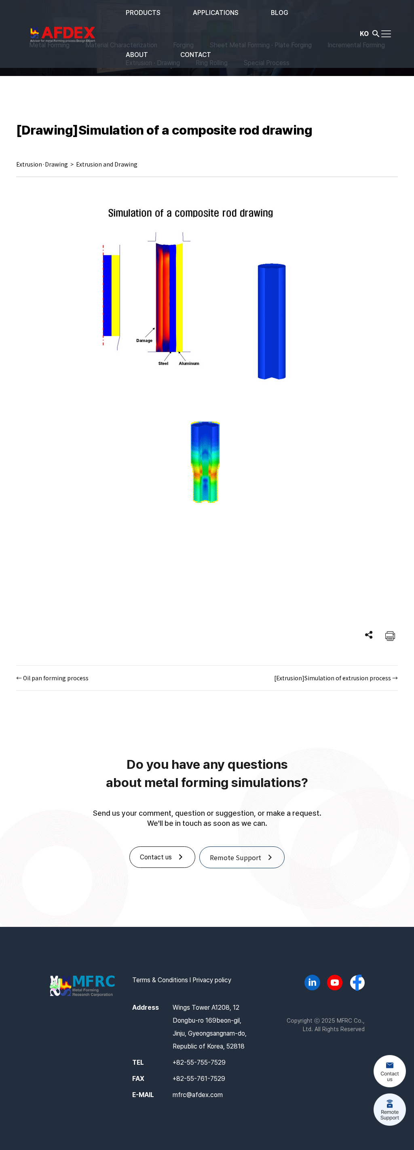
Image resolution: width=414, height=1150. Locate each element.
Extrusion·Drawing (42, 164)
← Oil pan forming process (52, 678)
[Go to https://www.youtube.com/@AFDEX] (334, 983)
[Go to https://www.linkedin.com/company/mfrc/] (312, 983)
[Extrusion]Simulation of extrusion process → (336, 678)
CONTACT (195, 55)
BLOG (279, 13)
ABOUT (137, 55)
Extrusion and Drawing (106, 164)
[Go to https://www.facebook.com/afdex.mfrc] (357, 983)
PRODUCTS (143, 13)
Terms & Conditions (160, 980)
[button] (376, 35)
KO (364, 33)
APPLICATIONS (216, 13)
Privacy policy (211, 980)
